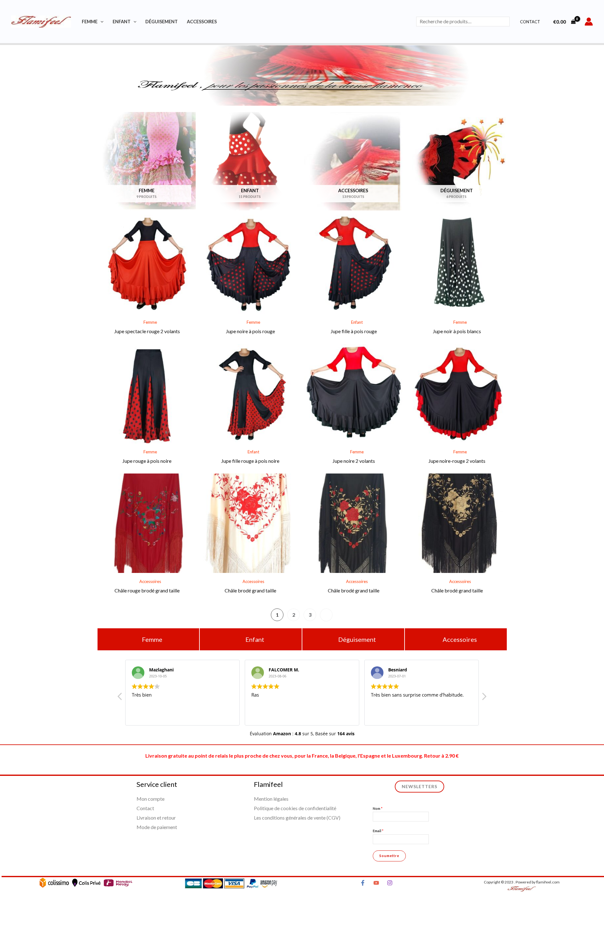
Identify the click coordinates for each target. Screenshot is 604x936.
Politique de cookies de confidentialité (295, 808)
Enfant (122, 21)
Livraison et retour (156, 818)
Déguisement (161, 21)
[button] (484, 698)
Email (378, 831)
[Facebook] (363, 883)
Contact (530, 21)
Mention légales (271, 799)
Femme (90, 21)
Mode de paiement (157, 827)
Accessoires (202, 21)
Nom (378, 808)
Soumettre (389, 856)
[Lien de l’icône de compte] (588, 21)
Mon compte (151, 799)
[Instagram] (390, 883)
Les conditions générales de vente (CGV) (297, 818)
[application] (100, 21)
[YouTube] (376, 883)
